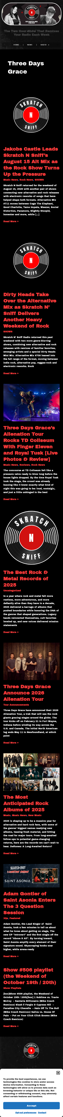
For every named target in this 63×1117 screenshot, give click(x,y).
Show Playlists (12, 988)
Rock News (26, 180)
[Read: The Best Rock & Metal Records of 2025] (31, 537)
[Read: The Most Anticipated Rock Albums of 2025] (31, 772)
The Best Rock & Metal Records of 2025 (25, 578)
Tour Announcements (16, 705)
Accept (31, 1105)
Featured (15, 918)
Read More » (11, 221)
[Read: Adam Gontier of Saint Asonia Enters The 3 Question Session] (31, 875)
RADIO (44, 45)
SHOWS (39, 180)
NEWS (29, 45)
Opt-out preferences (25, 1113)
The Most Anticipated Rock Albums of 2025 (25, 803)
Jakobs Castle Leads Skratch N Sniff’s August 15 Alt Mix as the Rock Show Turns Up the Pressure (31, 161)
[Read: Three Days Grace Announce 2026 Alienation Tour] (31, 661)
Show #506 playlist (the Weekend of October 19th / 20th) (29, 976)
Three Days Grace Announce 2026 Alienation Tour (27, 693)
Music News (10, 180)
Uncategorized (12, 590)
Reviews (25, 465)
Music (6, 815)
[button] (58, 1072)
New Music (35, 815)
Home (16, 45)
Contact (42, 1113)
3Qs (5, 918)
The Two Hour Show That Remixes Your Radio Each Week (31, 33)
